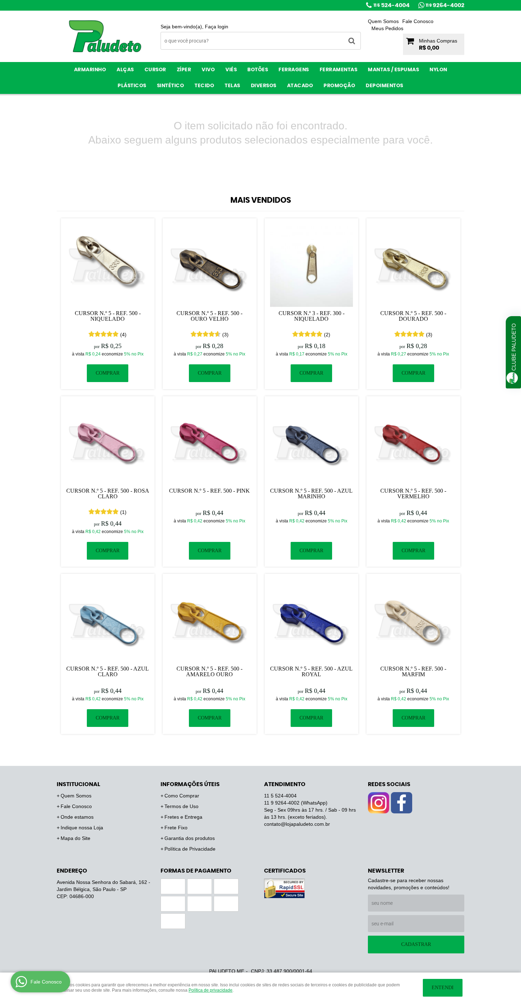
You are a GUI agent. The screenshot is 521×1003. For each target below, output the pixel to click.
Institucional (78, 784)
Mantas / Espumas (393, 69)
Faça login (216, 26)
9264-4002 (445, 5)
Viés (231, 69)
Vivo (208, 69)
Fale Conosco (417, 21)
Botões (257, 69)
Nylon (438, 69)
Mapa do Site (75, 838)
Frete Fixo (175, 827)
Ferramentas (339, 69)
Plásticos (132, 85)
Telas (232, 85)
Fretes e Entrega (183, 817)
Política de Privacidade (189, 849)
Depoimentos (384, 85)
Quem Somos (383, 21)
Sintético (170, 85)
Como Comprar (181, 796)
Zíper (184, 69)
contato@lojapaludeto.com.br (297, 824)
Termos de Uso (181, 806)
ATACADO (300, 85)
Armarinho (90, 69)
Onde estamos (77, 817)
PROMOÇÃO (339, 85)
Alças (125, 69)
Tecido (204, 85)
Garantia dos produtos (189, 838)
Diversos (263, 85)
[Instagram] (378, 802)
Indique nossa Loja (82, 827)
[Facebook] (401, 802)
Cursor (155, 69)
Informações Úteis (190, 784)
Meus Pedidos (387, 28)
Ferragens (294, 69)
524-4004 (392, 5)
